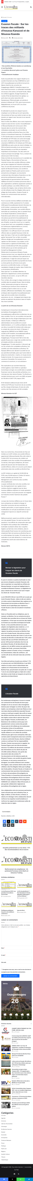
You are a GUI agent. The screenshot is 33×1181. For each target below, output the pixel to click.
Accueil (4, 17)
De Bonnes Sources (6, 1129)
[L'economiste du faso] (11, 7)
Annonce (3, 1121)
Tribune (3, 1157)
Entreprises (4, 1137)
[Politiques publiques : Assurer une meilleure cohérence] (8, 905)
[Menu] (2, 7)
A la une (9, 17)
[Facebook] (4, 821)
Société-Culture (5, 1154)
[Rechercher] (31, 7)
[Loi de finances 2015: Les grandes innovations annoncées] (8, 885)
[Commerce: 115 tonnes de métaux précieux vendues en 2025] (6, 1098)
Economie (3, 1134)
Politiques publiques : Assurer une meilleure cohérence (7, 912)
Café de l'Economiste (6, 1123)
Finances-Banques (6, 1140)
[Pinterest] (20, 821)
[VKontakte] (4, 825)
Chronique (4, 1126)
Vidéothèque (4, 1159)
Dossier (3, 1132)
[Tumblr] (16, 821)
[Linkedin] (12, 821)
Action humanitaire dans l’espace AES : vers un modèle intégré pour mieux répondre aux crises (21, 1090)
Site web (3, 962)
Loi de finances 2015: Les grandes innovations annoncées (8, 892)
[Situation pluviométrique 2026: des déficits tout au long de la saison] (6, 1105)
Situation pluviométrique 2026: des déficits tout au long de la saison (21, 1104)
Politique (3, 1146)
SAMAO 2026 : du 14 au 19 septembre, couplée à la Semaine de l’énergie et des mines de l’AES (21, 1047)
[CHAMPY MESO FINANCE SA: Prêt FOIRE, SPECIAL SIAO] (6, 1031)
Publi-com (4, 1148)
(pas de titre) (21, 910)
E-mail (3, 955)
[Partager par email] (8, 825)
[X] (8, 821)
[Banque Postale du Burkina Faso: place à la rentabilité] (6, 1056)
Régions (3, 1151)
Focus (2, 1143)
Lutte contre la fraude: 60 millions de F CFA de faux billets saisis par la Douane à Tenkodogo (21, 1063)
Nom (3, 948)
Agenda (3, 1118)
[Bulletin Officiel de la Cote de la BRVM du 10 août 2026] (6, 1083)
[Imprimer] (12, 825)
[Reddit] (24, 821)
